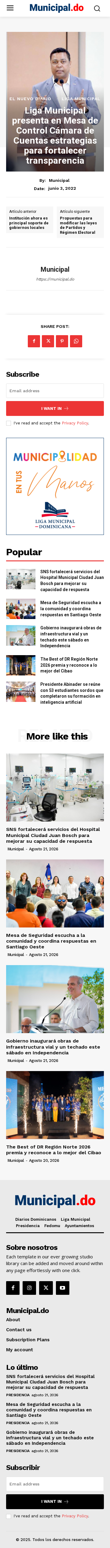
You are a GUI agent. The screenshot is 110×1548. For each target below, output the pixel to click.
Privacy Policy (75, 423)
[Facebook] (34, 341)
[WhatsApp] (76, 341)
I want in (51, 408)
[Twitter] (48, 341)
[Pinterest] (62, 341)
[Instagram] (29, 1288)
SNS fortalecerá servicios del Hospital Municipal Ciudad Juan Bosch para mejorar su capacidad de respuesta (53, 835)
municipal (59, 180)
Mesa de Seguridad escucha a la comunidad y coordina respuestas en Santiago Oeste (70, 608)
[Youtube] (62, 1288)
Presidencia (18, 1395)
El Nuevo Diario (30, 99)
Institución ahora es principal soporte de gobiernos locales (29, 223)
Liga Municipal (81, 99)
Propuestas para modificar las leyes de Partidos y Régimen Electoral (78, 225)
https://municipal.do (55, 279)
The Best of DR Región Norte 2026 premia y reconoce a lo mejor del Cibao (69, 665)
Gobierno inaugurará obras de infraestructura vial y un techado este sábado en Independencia (53, 1046)
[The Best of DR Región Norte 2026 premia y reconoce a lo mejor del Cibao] (20, 665)
